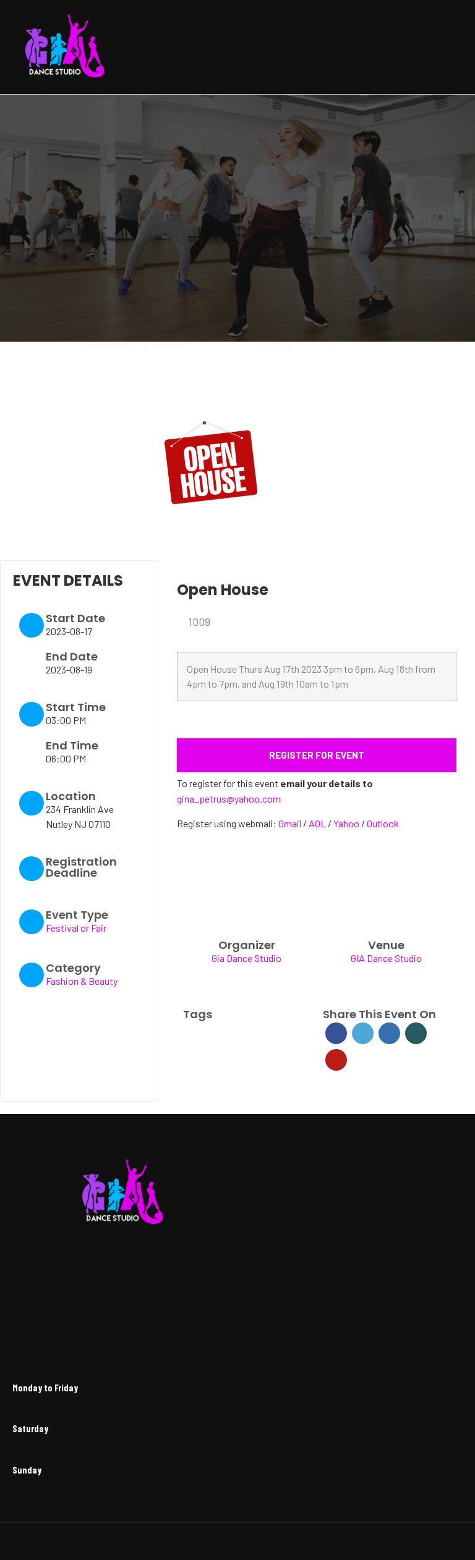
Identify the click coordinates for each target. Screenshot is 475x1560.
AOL (318, 823)
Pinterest (336, 1060)
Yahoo (347, 823)
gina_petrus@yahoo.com (229, 798)
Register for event (316, 755)
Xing (416, 1033)
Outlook (383, 823)
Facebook (336, 1033)
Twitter (363, 1033)
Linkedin (389, 1033)
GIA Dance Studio (386, 958)
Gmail (290, 823)
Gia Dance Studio (246, 958)
